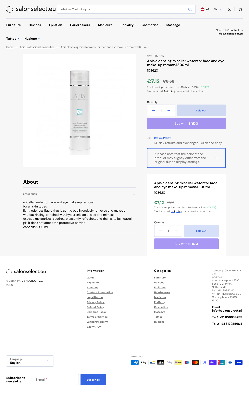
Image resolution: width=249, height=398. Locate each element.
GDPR (90, 277)
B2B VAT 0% (94, 326)
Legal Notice (95, 297)
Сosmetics (161, 307)
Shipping (169, 91)
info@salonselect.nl (227, 310)
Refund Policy (95, 307)
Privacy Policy (96, 302)
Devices (159, 282)
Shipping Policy (96, 312)
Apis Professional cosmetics (37, 47)
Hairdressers (162, 292)
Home (10, 47)
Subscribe (93, 379)
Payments (93, 282)
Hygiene (159, 321)
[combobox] (126, 9)
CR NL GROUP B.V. (32, 280)
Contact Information (100, 292)
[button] (229, 9)
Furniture (160, 277)
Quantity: (152, 102)
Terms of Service (97, 317)
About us (92, 287)
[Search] (191, 9)
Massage (159, 312)
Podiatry (159, 302)
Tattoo (158, 317)
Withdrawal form (97, 321)
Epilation (160, 287)
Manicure (160, 297)
